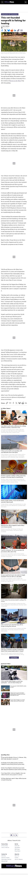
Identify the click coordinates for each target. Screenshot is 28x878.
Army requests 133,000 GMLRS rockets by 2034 (18, 686)
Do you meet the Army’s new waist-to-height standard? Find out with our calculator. (13, 575)
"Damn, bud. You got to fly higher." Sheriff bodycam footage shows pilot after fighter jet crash (17, 694)
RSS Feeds (17, 849)
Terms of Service (5, 847)
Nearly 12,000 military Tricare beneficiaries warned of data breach (12, 501)
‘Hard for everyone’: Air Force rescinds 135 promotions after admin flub (12, 551)
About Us (17, 855)
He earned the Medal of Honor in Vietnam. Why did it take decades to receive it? (13, 758)
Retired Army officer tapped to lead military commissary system (12, 526)
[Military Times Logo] (9, 2)
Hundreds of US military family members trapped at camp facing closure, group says (12, 763)
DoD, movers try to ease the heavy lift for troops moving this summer (12, 625)
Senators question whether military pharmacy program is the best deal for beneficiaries (13, 476)
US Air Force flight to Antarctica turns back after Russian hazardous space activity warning (13, 768)
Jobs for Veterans (19, 859)
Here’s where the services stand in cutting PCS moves (13, 600)
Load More (14, 658)
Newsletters (17, 847)
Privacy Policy (4, 845)
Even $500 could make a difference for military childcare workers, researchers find (13, 426)
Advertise (3, 855)
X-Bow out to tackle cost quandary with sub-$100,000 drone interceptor (11, 451)
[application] (14, 673)
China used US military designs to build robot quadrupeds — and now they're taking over (11, 682)
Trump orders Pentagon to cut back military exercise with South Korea (17, 700)
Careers (16, 857)
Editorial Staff (4, 861)
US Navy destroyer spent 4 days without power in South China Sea (13, 779)
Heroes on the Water (15, 80)
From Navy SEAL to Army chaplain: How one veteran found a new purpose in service (13, 773)
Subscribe (17, 845)
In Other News (5, 408)
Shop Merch (17, 851)
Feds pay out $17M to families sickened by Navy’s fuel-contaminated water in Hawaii (12, 650)
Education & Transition (9, 14)
